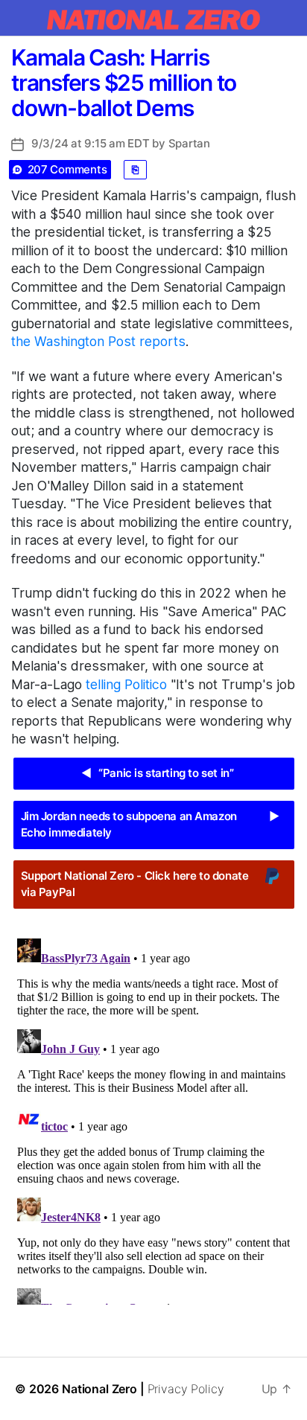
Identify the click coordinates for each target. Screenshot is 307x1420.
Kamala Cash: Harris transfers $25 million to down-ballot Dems (123, 82)
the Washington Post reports (98, 341)
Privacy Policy (186, 1388)
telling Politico (126, 684)
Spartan (189, 143)
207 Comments (67, 169)
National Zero (99, 1388)
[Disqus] (153, 1119)
